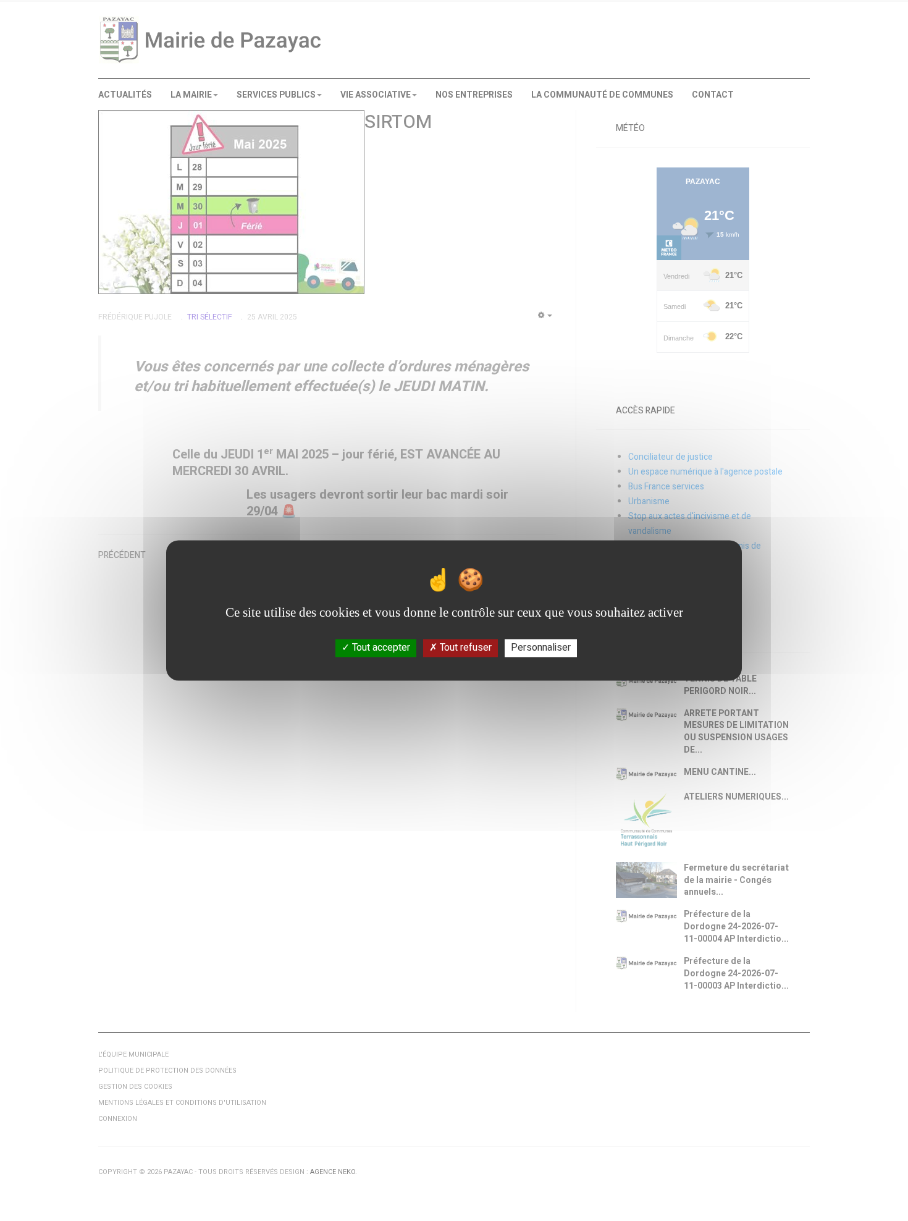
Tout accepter (380, 647)
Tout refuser (464, 647)
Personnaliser (541, 647)
